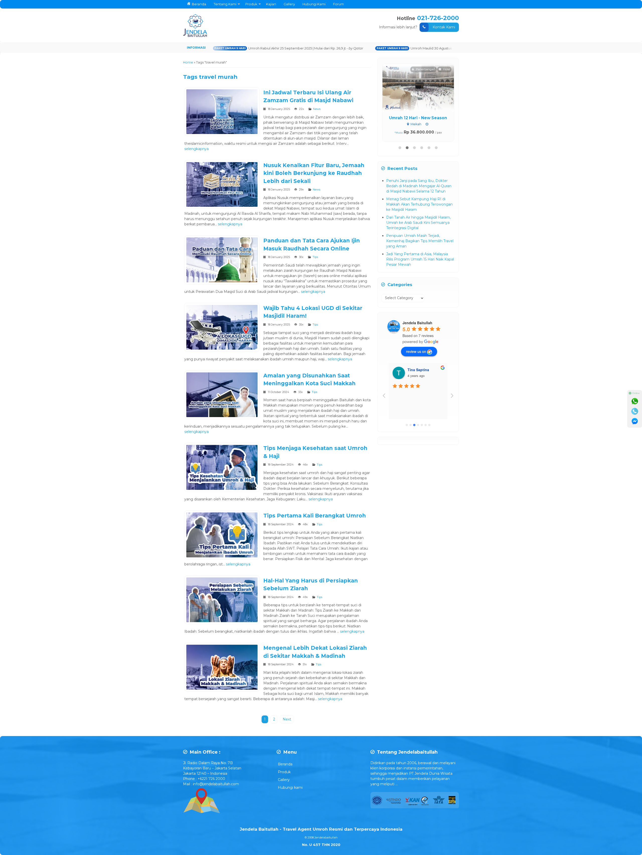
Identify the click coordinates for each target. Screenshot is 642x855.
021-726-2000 (438, 18)
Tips (315, 257)
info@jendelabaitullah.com (216, 784)
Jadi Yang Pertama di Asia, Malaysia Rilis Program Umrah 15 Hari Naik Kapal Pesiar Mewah (420, 259)
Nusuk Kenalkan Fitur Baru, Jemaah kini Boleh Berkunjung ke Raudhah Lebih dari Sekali (313, 173)
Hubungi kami (290, 787)
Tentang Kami (225, 4)
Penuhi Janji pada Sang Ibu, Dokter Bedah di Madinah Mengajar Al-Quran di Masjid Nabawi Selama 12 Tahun (418, 185)
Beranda (285, 764)
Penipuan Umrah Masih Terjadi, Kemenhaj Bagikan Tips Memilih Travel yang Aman (419, 240)
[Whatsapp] (634, 401)
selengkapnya (196, 149)
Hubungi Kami (314, 4)
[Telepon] (634, 411)
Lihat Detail (423, 87)
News (316, 109)
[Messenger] (634, 421)
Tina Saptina (418, 369)
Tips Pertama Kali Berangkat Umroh (314, 515)
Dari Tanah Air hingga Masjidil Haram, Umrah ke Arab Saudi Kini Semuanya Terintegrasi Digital (418, 222)
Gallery (289, 4)
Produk (251, 4)
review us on (416, 351)
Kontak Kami (444, 27)
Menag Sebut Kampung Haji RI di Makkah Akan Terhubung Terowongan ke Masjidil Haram (419, 204)
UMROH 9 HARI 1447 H (418, 117)
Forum (338, 4)
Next (287, 719)
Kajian (271, 4)
